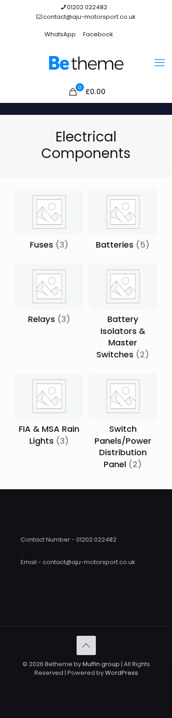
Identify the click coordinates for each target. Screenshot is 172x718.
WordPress (121, 672)
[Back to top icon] (86, 645)
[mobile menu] (159, 63)
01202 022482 (87, 7)
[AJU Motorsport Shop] (86, 63)
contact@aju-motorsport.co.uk (89, 16)
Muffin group (101, 664)
